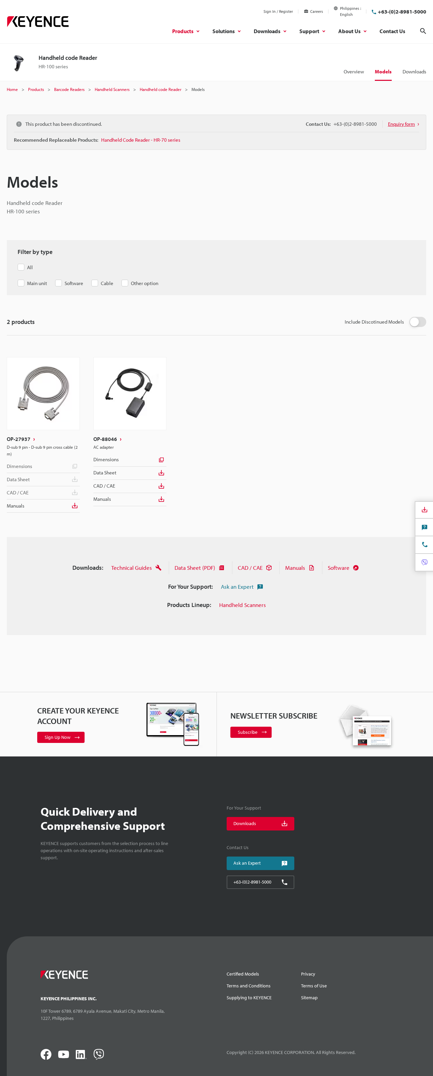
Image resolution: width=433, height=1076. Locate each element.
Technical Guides (131, 567)
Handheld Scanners (242, 604)
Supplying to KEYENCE (249, 998)
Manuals (15, 505)
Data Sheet (104, 472)
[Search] (423, 31)
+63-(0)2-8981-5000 (402, 11)
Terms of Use (314, 986)
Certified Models (243, 974)
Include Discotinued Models (374, 322)
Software (338, 567)
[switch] (417, 322)
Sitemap (309, 998)
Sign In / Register (278, 11)
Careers (316, 11)
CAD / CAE (104, 486)
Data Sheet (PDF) (195, 567)
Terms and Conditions (249, 986)
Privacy (308, 974)
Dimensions (19, 466)
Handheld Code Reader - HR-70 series (140, 140)
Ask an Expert (237, 586)
